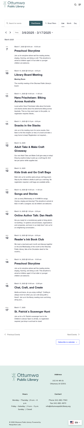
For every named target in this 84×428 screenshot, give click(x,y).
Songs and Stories (26, 194)
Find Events (35, 23)
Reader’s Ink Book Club (29, 239)
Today (16, 32)
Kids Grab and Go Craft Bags (32, 172)
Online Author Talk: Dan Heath (33, 215)
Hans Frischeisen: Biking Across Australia (30, 99)
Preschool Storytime (27, 50)
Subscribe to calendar (66, 342)
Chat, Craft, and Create (28, 287)
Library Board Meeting (28, 74)
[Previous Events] (6, 32)
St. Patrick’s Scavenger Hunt (32, 311)
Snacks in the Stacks (27, 125)
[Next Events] (10, 32)
